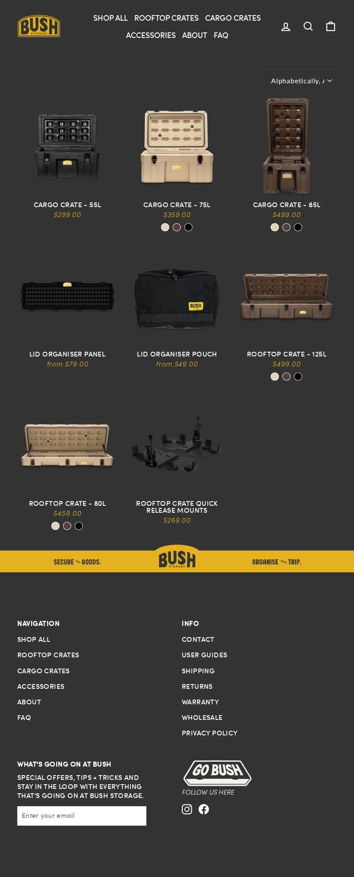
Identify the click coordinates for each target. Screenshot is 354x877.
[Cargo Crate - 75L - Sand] (165, 227)
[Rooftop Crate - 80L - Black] (79, 526)
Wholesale (202, 717)
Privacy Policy (210, 733)
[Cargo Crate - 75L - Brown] (177, 227)
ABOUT (194, 34)
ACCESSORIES (151, 34)
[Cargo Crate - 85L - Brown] (286, 227)
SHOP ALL (110, 17)
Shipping (198, 670)
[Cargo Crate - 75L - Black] (188, 227)
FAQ (221, 34)
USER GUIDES (204, 654)
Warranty (200, 702)
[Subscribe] (140, 815)
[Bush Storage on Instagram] (187, 817)
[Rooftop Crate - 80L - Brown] (67, 526)
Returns (197, 686)
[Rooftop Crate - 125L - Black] (298, 376)
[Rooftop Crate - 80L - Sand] (55, 526)
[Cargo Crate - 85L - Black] (298, 227)
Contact (198, 639)
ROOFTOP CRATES (166, 17)
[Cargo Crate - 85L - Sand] (275, 227)
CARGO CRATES (233, 17)
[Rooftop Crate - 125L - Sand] (275, 376)
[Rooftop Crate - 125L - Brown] (286, 376)
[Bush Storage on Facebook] (204, 817)
